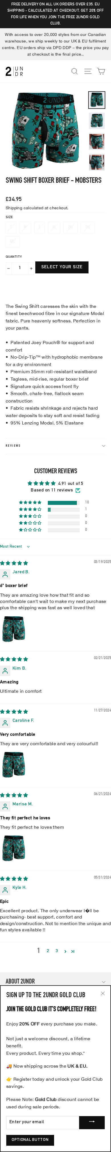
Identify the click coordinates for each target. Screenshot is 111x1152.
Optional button (30, 1140)
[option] (45, 131)
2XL (70, 227)
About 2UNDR (20, 982)
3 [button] (57, 951)
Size (9, 217)
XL (54, 227)
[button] (30, 503)
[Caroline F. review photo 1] (13, 765)
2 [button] (48, 951)
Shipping (14, 207)
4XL (12, 241)
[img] (14, 564)
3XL (87, 227)
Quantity (14, 257)
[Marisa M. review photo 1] (13, 848)
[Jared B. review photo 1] (13, 629)
